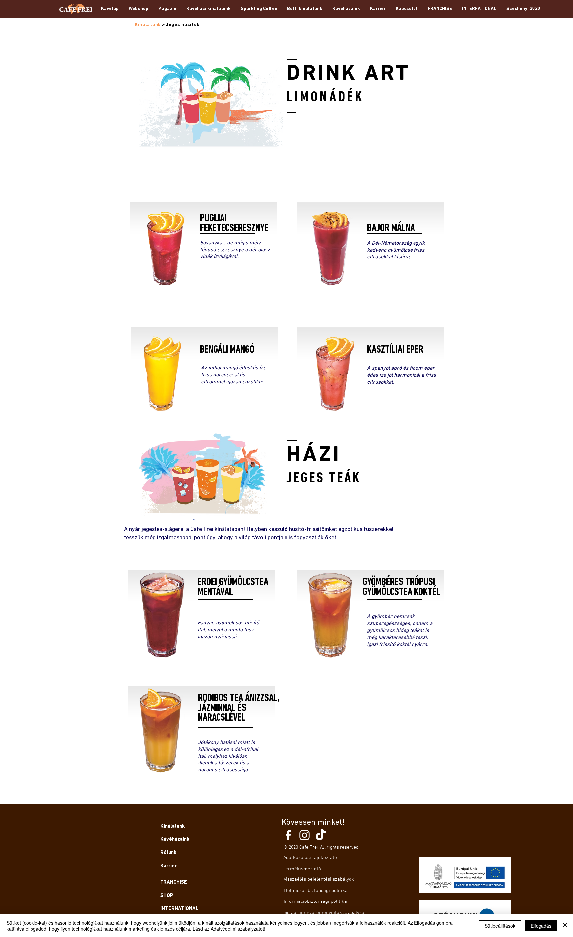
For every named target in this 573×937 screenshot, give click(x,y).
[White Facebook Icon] (288, 835)
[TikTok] (321, 835)
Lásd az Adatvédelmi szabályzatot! (229, 928)
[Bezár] (565, 926)
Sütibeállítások (500, 925)
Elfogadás (541, 925)
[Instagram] (304, 835)
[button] (167, 9)
